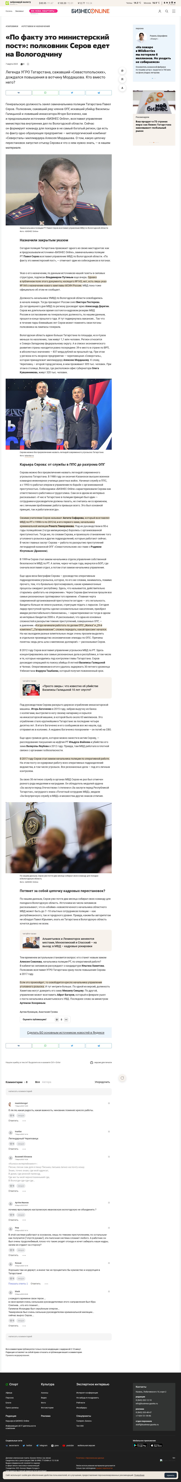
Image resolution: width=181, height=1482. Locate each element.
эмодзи (21, 1115)
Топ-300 (80, 1426)
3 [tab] (155, 78)
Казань (9, 11)
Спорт (13, 1384)
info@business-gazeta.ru (147, 1403)
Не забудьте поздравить (87, 1398)
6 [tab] (156, 142)
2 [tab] (153, 78)
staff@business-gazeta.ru (147, 1424)
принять (170, 1475)
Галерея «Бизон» (84, 1421)
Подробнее (139, 1475)
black (17, 1291)
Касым (18, 1263)
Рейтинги (80, 1403)
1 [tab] (152, 78)
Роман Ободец (157, 36)
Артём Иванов (22, 1202)
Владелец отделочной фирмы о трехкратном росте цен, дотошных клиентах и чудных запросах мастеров (154, 66)
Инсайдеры (81, 1408)
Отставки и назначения (36, 26)
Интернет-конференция (87, 1393)
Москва (147, 3)
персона (140, 28)
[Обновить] (122, 1077)
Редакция (11, 1416)
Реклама (45, 1416)
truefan (18, 1131)
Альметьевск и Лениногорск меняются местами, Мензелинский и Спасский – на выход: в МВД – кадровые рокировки (69, 942)
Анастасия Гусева (48, 1012)
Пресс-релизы (12, 1408)
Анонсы (44, 1393)
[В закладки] (122, 79)
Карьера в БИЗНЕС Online (17, 1421)
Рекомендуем (142, 117)
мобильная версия (86, 1445)
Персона (10, 1398)
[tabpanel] (154, 51)
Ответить (13, 1120)
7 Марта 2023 (12, 64)
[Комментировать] (122, 70)
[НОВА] (43, 12)
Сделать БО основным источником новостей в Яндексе (65, 1032)
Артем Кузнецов (28, 1012)
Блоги (8, 1403)
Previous (136, 78)
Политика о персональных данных (90, 1458)
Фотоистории (47, 1408)
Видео (44, 1398)
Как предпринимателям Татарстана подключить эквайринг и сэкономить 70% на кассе (154, 126)
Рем (17, 1228)
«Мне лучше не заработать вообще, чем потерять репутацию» (153, 52)
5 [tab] (155, 142)
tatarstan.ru (29, 456)
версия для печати (103, 1062)
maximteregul (21, 1103)
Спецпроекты (83, 1416)
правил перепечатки (104, 1468)
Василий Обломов (23, 1157)
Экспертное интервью (92, 1384)
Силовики (12, 26)
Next (172, 78)
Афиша (9, 1393)
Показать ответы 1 (18, 1283)
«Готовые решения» (159, 39)
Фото (43, 1403)
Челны (129, 3)
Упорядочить (102, 1082)
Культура (47, 1384)
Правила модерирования (17, 1355)
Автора (46, 1082)
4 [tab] (153, 142)
